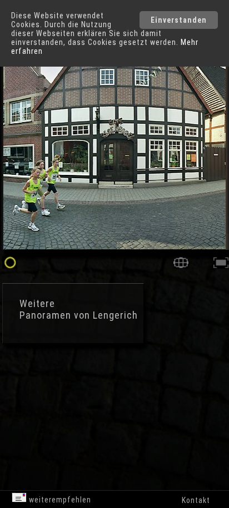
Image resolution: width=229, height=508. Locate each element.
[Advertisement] (94, 394)
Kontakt (196, 500)
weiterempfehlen (59, 499)
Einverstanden (179, 20)
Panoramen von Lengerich (78, 315)
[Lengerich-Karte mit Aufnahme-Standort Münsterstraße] (180, 265)
